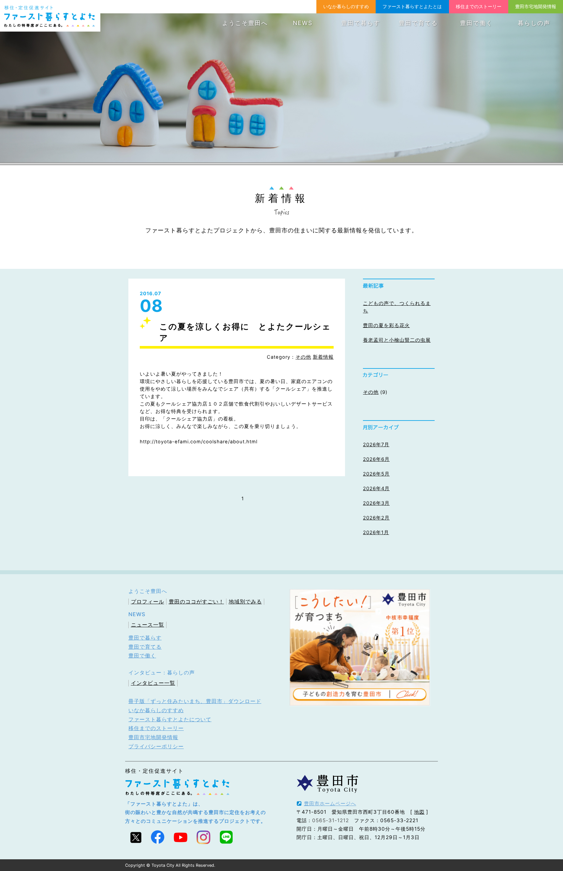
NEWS (302, 23)
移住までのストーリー (478, 6)
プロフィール (147, 601)
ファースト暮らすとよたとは (412, 6)
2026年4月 (376, 488)
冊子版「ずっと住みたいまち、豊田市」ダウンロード (194, 701)
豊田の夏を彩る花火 (386, 325)
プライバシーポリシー (156, 746)
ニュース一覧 (147, 624)
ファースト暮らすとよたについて (169, 719)
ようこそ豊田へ (245, 23)
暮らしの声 (534, 23)
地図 (419, 812)
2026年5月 (376, 474)
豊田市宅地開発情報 (535, 6)
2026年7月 (376, 445)
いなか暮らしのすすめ (346, 6)
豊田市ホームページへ (330, 803)
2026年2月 (376, 518)
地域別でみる (245, 601)
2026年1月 (376, 532)
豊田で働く (476, 23)
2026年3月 (376, 503)
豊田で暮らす (360, 23)
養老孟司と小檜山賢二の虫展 (397, 340)
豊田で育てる (418, 23)
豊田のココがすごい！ (196, 601)
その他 (303, 357)
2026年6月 (376, 459)
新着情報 (323, 357)
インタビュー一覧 (153, 683)
